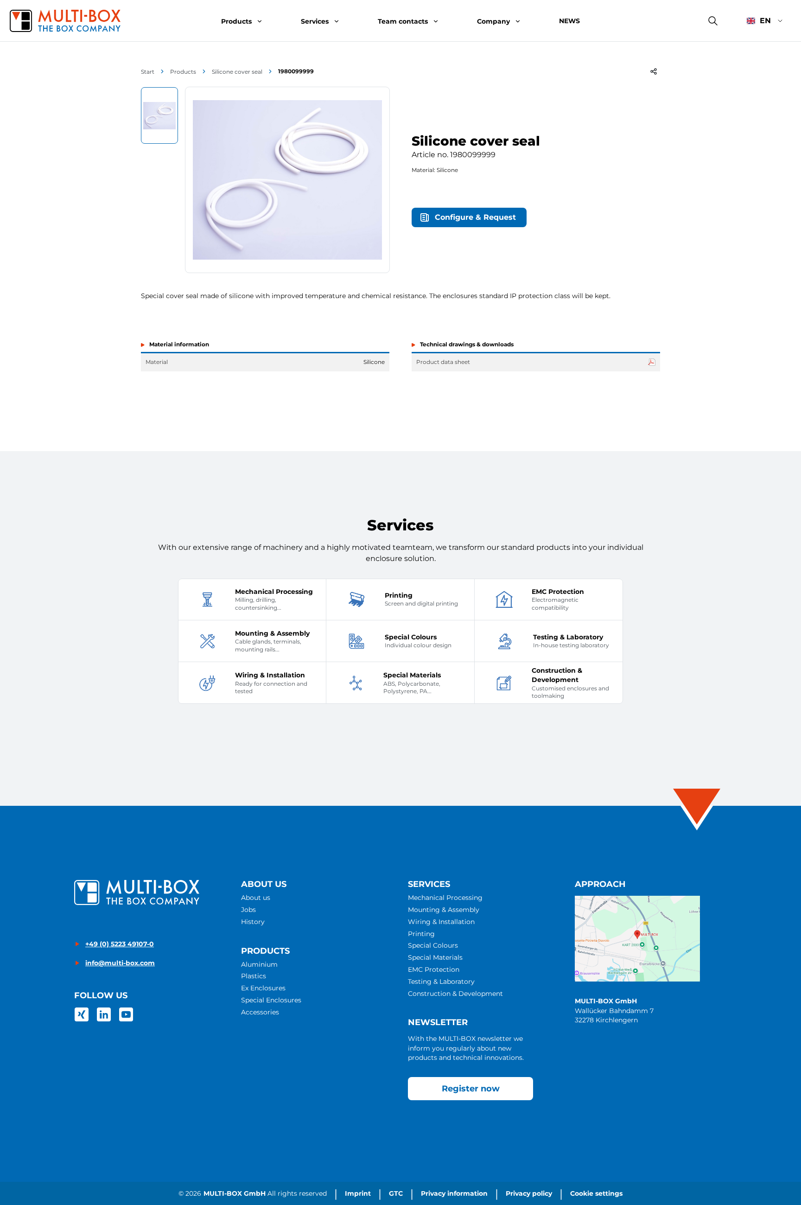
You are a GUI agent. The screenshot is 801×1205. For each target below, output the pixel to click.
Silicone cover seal (237, 71)
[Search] (713, 21)
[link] (81, 1014)
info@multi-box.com (120, 963)
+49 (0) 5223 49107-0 (119, 944)
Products (183, 71)
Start (147, 71)
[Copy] (653, 71)
